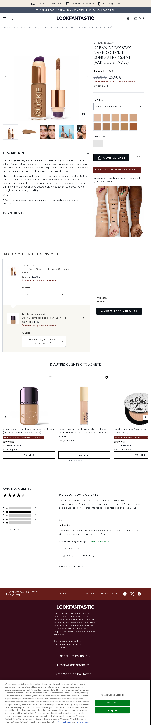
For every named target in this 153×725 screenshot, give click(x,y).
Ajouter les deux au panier (119, 311)
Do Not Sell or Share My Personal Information (70, 645)
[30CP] (124, 118)
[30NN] (133, 118)
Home (7, 27)
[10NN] (97, 118)
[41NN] (97, 127)
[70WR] (133, 127)
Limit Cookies (112, 703)
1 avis (110, 70)
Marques (18, 27)
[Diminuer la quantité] (98, 143)
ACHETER (29, 455)
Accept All (112, 710)
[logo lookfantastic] (75, 18)
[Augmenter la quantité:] (117, 143)
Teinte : (98, 100)
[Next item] (145, 417)
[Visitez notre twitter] (132, 593)
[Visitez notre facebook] (124, 593)
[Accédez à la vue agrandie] (83, 114)
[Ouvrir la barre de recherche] (11, 18)
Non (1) (90, 556)
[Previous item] (5, 417)
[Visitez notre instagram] (139, 593)
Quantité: (99, 136)
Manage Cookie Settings (112, 695)
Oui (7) (69, 556)
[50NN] (106, 127)
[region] (75, 702)
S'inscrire (62, 594)
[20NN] (115, 118)
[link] (127, 18)
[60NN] (124, 127)
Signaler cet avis (71, 566)
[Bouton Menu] (4, 18)
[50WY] (115, 127)
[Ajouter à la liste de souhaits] (138, 157)
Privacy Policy (64, 722)
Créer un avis (12, 529)
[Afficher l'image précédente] (5, 77)
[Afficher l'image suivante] (87, 77)
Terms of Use (81, 722)
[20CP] (106, 118)
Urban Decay (32, 27)
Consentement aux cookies (67, 641)
